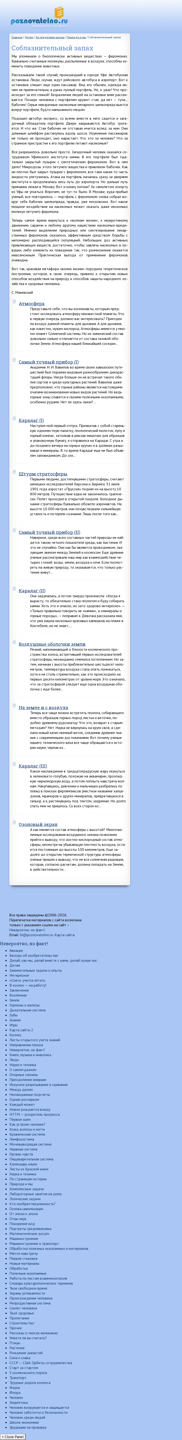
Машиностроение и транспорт (34, 1243)
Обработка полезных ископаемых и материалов (48, 1248)
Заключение (19, 990)
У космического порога (28, 1372)
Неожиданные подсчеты (29, 1094)
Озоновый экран (38, 824)
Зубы (13, 1015)
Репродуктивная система (29, 1303)
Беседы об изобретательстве (33, 955)
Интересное (19, 975)
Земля (14, 1000)
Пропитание (19, 1318)
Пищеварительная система (31, 1159)
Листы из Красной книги (28, 1169)
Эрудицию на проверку (27, 1427)
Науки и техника (22, 1064)
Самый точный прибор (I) (49, 362)
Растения (16, 1347)
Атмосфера (32, 303)
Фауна (14, 1387)
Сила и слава (19, 1357)
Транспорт (18, 1377)
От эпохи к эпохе (23, 1213)
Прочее (15, 1328)
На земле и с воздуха (43, 707)
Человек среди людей (27, 1417)
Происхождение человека (30, 1298)
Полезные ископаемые (27, 1273)
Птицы (14, 1342)
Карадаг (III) (33, 766)
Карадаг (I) (31, 420)
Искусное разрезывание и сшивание (38, 1084)
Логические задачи (25, 1198)
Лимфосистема (21, 1139)
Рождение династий (26, 1352)
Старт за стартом (23, 1367)
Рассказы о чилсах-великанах (33, 1332)
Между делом (21, 1089)
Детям (14, 965)
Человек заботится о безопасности (38, 1412)
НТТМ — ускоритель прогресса (34, 1114)
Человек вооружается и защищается (39, 1407)
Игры (13, 1025)
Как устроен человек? (27, 1124)
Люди (14, 1059)
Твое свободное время (28, 1288)
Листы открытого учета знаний (34, 1039)
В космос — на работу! (27, 985)
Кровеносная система (27, 1134)
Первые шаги (20, 1119)
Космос (15, 1034)
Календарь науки (23, 1164)
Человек (16, 1397)
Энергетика (18, 1402)
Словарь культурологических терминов (41, 1283)
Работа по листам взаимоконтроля (38, 1278)
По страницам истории (28, 1179)
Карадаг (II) (32, 590)
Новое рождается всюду (29, 1109)
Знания (15, 1020)
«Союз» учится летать (27, 980)
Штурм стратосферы (43, 474)
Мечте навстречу (23, 1253)
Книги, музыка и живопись (30, 1054)
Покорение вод (22, 1223)
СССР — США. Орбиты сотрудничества (40, 1362)
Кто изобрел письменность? (32, 1203)
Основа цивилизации (26, 1208)
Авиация (16, 950)
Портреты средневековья (30, 1228)
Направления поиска (26, 1044)
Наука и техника (22, 1174)
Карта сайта (65, 934)
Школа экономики (24, 1422)
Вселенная (18, 995)
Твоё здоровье (21, 1313)
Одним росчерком (24, 1099)
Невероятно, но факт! (27, 929)
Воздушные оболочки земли (52, 644)
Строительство (21, 1323)
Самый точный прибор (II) (49, 532)
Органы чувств (21, 1154)
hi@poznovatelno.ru (36, 934)
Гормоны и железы (24, 1005)
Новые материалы (24, 1263)
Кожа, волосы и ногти (27, 1129)
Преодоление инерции (27, 1079)
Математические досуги (29, 1233)
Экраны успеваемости (27, 1293)
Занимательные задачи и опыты (35, 970)
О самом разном (22, 1069)
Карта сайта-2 (21, 1029)
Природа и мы (21, 1183)
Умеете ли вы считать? (28, 1337)
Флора (14, 1392)
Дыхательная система (27, 1010)
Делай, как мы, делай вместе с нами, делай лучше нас (53, 960)
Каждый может (22, 1104)
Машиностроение (23, 1238)
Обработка (18, 1268)
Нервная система (23, 1149)
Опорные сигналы (23, 1074)
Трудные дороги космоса (29, 1382)
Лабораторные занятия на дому (35, 1193)
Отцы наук (17, 1218)
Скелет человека (23, 1308)
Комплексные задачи (26, 1188)
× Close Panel (13, 1436)
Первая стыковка (23, 1258)
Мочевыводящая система (30, 1144)
